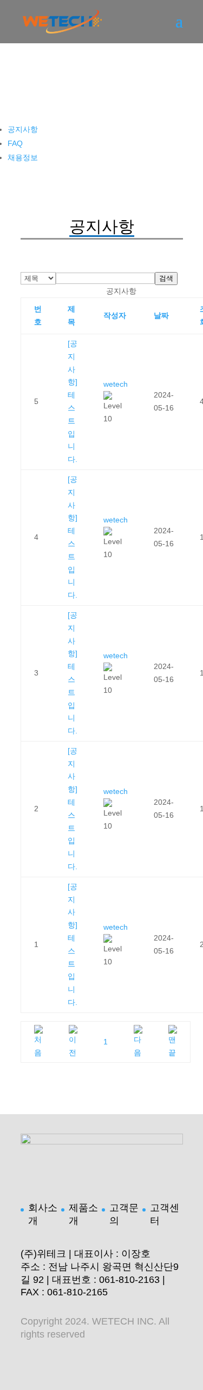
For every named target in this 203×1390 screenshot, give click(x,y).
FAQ (15, 143)
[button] (115, 384)
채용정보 (23, 157)
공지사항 (23, 129)
